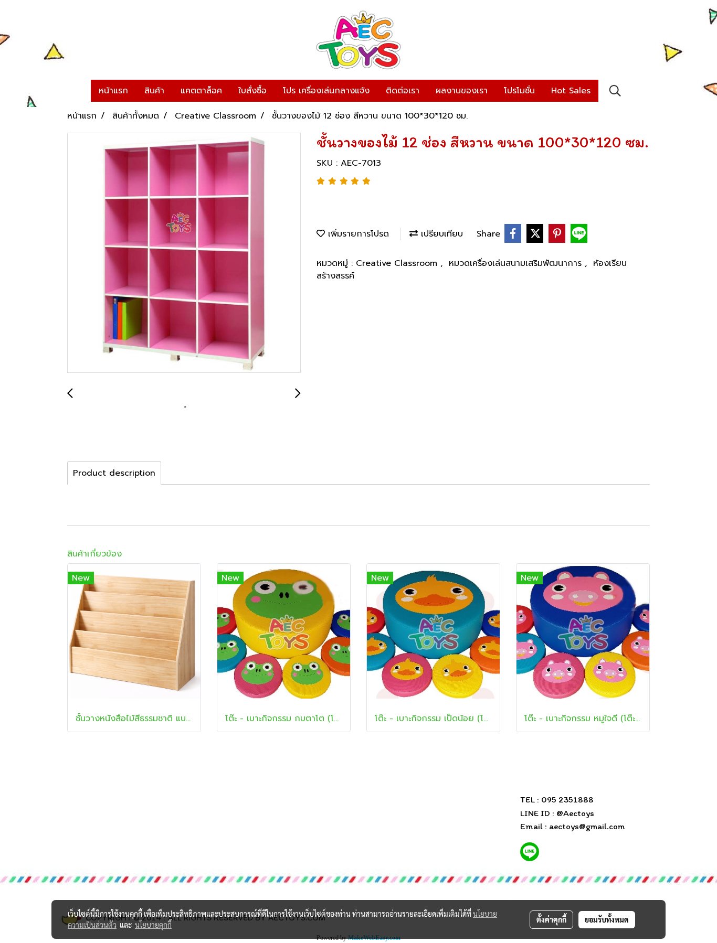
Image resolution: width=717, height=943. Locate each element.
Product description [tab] (114, 473)
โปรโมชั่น (519, 90)
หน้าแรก (113, 90)
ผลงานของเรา (462, 90)
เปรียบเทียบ (440, 234)
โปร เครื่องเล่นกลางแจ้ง (326, 90)
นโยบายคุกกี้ (153, 924)
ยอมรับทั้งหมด (607, 919)
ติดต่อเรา (402, 90)
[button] (615, 91)
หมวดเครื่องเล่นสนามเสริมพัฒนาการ (517, 263)
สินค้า (154, 90)
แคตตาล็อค (201, 90)
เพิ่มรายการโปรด (357, 234)
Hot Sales (571, 90)
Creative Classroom (398, 263)
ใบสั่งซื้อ (252, 90)
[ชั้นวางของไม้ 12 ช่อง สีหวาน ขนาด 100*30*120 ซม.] (184, 253)
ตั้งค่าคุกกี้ (551, 919)
